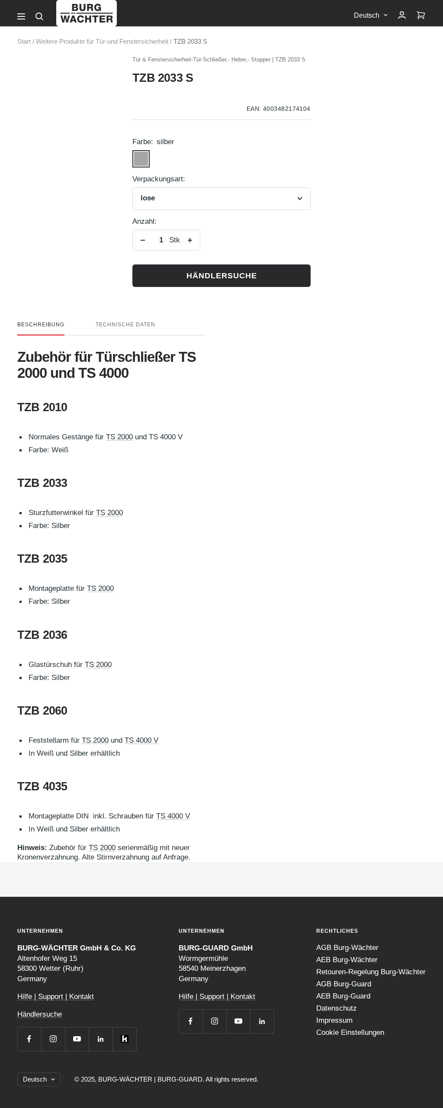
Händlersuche (221, 275)
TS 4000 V (141, 740)
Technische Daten (125, 325)
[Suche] (39, 16)
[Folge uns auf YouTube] (77, 1039)
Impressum (334, 1020)
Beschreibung (40, 325)
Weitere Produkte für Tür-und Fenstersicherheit (102, 41)
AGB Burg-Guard (343, 984)
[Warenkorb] (421, 15)
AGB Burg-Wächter (347, 948)
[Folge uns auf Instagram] (53, 1039)
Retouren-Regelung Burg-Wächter (371, 972)
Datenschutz (336, 1008)
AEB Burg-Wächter (347, 960)
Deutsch (366, 15)
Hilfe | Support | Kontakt (55, 996)
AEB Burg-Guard (343, 996)
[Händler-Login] (402, 15)
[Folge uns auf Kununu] (124, 1039)
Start (24, 41)
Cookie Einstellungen (350, 1032)
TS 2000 (119, 437)
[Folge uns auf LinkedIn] (100, 1039)
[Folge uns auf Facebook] (29, 1039)
